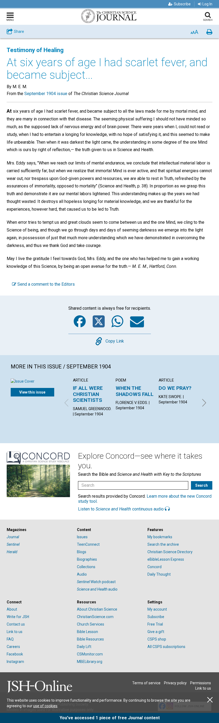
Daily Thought (159, 574)
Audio (82, 574)
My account (157, 609)
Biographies (87, 559)
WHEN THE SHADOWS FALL (135, 391)
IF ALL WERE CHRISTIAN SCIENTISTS (88, 394)
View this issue (32, 392)
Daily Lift (84, 647)
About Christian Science (97, 609)
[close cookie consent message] (210, 699)
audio (97, 589)
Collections (86, 567)
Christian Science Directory (170, 552)
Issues (82, 537)
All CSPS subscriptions (166, 647)
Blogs (81, 552)
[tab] (39, 530)
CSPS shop (156, 639)
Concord (154, 567)
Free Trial (155, 624)
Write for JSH (18, 617)
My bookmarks (159, 537)
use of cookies (45, 706)
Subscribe (182, 4)
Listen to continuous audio (121, 509)
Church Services (90, 624)
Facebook (15, 654)
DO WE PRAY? (175, 388)
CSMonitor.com (90, 654)
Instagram (15, 661)
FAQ (10, 639)
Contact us (16, 624)
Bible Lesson (87, 632)
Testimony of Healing (35, 50)
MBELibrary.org (89, 661)
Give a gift (155, 632)
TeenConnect (88, 544)
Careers (13, 647)
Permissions (200, 683)
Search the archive (163, 544)
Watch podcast (96, 582)
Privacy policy (175, 683)
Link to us (14, 632)
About (12, 609)
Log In (207, 4)
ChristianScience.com (95, 617)
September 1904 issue (45, 93)
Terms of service (146, 683)
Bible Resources (90, 639)
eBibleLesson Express (165, 559)
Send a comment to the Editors (45, 284)
